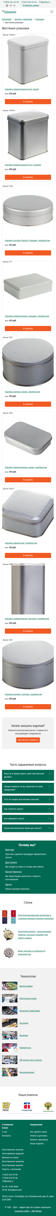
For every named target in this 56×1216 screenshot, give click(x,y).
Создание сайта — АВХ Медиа (28, 1211)
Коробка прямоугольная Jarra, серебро (23, 165)
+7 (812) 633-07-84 (29, 2)
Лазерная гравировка (29, 1011)
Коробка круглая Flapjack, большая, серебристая (27, 240)
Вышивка (23, 1035)
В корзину (28, 101)
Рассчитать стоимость (28, 740)
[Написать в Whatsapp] (7, 5)
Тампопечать (25, 1047)
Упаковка (39, 19)
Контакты (6, 1135)
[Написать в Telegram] (10, 5)
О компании (7, 1124)
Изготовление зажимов (13, 1161)
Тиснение (23, 1023)
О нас (4, 1131)
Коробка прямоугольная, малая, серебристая (26, 467)
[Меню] (52, 12)
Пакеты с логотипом (11, 1169)
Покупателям (36, 1124)
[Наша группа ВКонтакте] (14, 5)
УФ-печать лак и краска (30, 1060)
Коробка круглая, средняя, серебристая (23, 694)
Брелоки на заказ (10, 1157)
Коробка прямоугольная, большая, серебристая (27, 316)
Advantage (6, 19)
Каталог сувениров (23, 19)
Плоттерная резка (28, 998)
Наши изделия (36, 1143)
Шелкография (26, 986)
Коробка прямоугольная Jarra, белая (22, 89)
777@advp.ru (44, 2)
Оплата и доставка (38, 1135)
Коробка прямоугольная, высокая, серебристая (27, 618)
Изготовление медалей (13, 1153)
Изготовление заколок (12, 1165)
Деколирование (26, 1072)
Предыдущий (6, 1107)
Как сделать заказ (38, 1131)
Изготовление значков (12, 1149)
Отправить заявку (30, 5)
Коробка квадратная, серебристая (21, 543)
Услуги (5, 1128)
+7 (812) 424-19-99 (11, 2)
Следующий (49, 1107)
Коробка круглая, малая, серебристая (22, 391)
